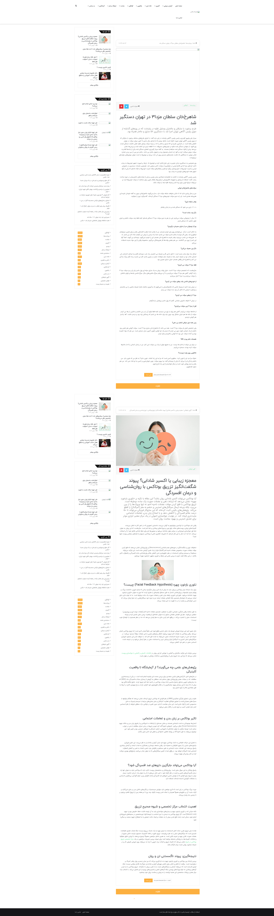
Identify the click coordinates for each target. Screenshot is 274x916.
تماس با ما (179, 18)
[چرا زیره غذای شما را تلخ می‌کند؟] (105, 107)
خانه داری (149, 6)
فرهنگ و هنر (112, 6)
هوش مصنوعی (105, 281)
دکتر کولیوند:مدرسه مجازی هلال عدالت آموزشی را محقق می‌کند (88, 75)
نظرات (158, 386)
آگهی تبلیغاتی (105, 277)
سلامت (122, 6)
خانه (194, 43)
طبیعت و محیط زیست (102, 284)
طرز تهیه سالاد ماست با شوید (87, 123)
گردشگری (102, 6)
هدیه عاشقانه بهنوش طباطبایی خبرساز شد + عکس (94, 220)
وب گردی (104, 170)
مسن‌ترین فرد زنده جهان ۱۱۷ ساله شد (98, 217)
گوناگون (131, 6)
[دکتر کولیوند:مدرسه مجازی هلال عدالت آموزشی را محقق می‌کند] (105, 76)
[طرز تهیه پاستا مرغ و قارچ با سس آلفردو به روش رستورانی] (105, 148)
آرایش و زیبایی (168, 6)
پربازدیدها (189, 43)
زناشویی (139, 6)
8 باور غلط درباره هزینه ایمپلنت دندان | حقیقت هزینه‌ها (90, 59)
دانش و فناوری (105, 260)
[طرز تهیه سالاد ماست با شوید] (105, 126)
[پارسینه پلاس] (195, 12)
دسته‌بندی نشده (104, 253)
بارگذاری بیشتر (94, 85)
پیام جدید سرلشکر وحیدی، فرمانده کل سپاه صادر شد (94, 186)
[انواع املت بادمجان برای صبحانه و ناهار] (105, 116)
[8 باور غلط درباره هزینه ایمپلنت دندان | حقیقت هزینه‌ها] (105, 60)
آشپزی (158, 6)
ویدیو (107, 246)
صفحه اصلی (178, 6)
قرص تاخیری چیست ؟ (104, 67)
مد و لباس (92, 6)
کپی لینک (148, 375)
